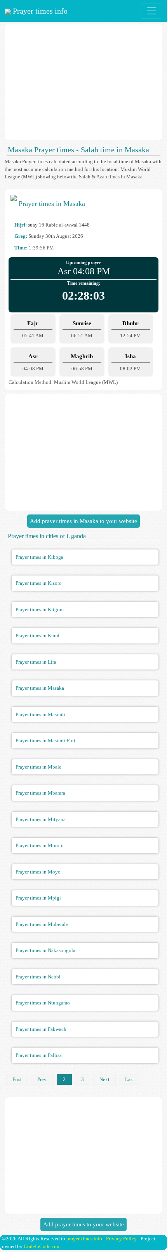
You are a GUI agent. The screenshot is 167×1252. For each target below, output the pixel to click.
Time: (21, 248)
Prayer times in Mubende (42, 924)
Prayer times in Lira (36, 662)
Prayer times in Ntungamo (43, 1003)
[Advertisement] (83, 82)
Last (129, 1079)
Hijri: (20, 225)
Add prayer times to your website (83, 1224)
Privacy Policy (121, 1239)
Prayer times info (39, 11)
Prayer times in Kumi (37, 635)
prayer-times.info (84, 1239)
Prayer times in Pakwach (41, 1029)
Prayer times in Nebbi (38, 977)
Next (104, 1079)
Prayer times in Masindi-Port (45, 740)
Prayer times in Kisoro (39, 583)
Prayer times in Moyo (38, 872)
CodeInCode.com (42, 1246)
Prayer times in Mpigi (38, 898)
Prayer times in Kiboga (39, 557)
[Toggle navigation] (151, 11)
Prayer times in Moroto (40, 845)
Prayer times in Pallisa (39, 1055)
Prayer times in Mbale (38, 767)
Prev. (42, 1079)
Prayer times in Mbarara (40, 793)
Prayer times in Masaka (40, 688)
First (17, 1079)
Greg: (20, 236)
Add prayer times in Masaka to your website (83, 521)
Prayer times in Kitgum (40, 609)
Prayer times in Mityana (41, 819)
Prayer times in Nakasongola (45, 950)
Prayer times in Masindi (40, 714)
